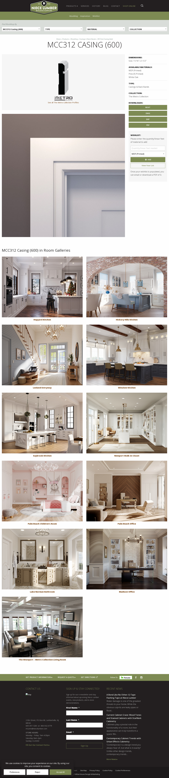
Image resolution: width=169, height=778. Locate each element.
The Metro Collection (138, 96)
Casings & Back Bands (87, 39)
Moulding (73, 16)
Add (149, 159)
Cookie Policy (107, 771)
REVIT (147, 107)
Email (70, 732)
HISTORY (96, 6)
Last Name (72, 720)
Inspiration (85, 16)
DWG (148, 113)
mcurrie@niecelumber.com (36, 728)
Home (58, 39)
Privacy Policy (95, 771)
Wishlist (96, 16)
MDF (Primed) (135, 70)
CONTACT (115, 6)
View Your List (148, 165)
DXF (147, 119)
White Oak (133, 77)
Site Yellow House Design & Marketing (84, 774)
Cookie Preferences (122, 771)
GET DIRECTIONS (88, 677)
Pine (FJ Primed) (136, 73)
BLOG (105, 6)
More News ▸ (112, 759)
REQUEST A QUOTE (66, 677)
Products (65, 39)
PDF (147, 125)
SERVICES (85, 6)
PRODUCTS (71, 6)
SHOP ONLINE (129, 6)
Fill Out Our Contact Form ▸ (37, 745)
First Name (73, 708)
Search (142, 7)
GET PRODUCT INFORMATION (38, 677)
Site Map (83, 771)
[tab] (72, 6)
